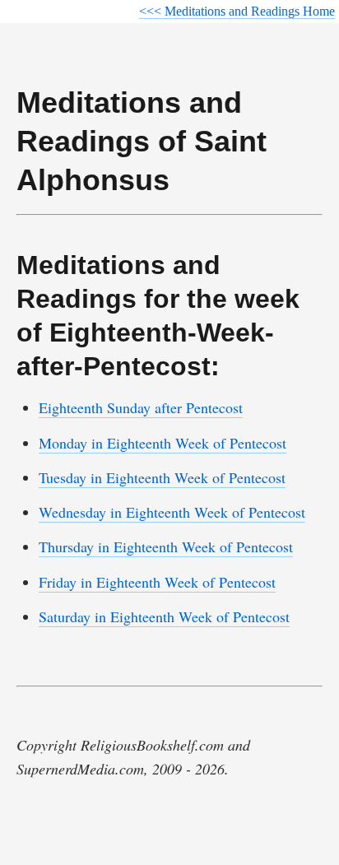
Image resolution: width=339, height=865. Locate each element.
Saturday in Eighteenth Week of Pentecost (164, 616)
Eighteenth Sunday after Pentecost (141, 407)
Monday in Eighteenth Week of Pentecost (162, 443)
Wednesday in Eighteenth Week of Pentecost (172, 512)
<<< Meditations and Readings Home (237, 11)
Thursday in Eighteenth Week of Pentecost (166, 546)
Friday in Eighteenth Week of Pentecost (157, 582)
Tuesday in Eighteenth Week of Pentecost (162, 477)
